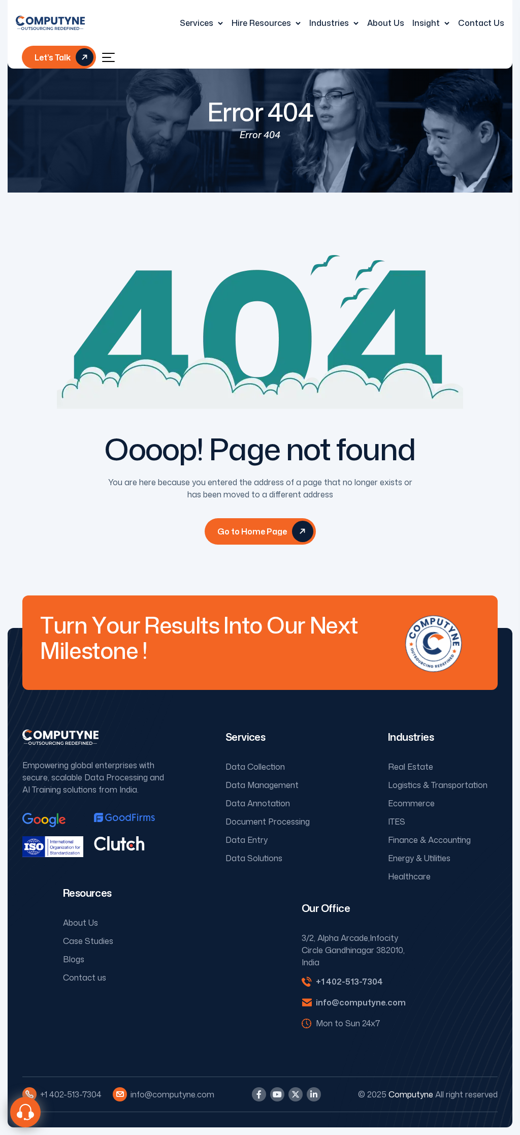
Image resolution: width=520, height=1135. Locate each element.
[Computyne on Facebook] (259, 1094)
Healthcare (409, 876)
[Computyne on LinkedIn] (314, 1094)
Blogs (73, 959)
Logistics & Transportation (438, 785)
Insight (426, 22)
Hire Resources (261, 22)
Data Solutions (253, 858)
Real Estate (410, 766)
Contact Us (481, 22)
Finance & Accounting (429, 839)
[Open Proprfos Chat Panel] (25, 1112)
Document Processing (267, 821)
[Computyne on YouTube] (277, 1094)
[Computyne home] (50, 23)
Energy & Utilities (419, 858)
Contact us (84, 977)
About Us (385, 22)
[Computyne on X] (295, 1094)
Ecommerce (411, 803)
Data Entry (246, 839)
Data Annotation (257, 803)
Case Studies (88, 941)
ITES (396, 821)
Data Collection (255, 766)
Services (196, 22)
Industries (329, 22)
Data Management (262, 785)
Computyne (410, 1094)
